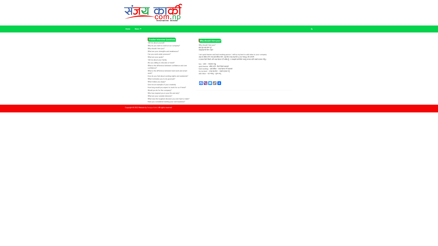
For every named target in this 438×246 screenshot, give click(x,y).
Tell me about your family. (157, 60)
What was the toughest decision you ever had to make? (168, 99)
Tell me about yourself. (156, 43)
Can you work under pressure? (159, 54)
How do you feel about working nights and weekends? (168, 76)
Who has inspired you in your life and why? (164, 93)
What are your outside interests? (160, 96)
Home (127, 29)
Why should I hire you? (156, 48)
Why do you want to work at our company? (164, 46)
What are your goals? (156, 57)
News (137, 29)
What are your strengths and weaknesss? (163, 51)
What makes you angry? (157, 82)
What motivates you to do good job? (161, 79)
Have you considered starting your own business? (166, 102)
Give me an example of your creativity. (162, 85)
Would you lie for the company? (160, 90)
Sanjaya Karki (152, 107)
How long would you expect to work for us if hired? (167, 87)
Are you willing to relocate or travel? (161, 63)
